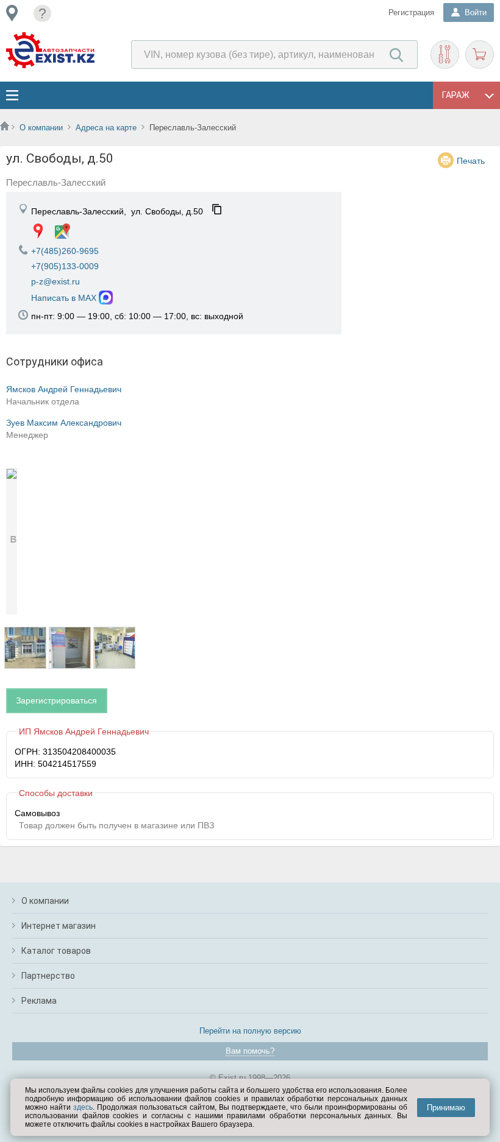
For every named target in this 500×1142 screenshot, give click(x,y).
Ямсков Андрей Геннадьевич (63, 389)
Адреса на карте (106, 127)
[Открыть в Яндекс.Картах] (38, 231)
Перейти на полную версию (250, 1030)
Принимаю (446, 1107)
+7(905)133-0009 (65, 266)
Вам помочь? (250, 1051)
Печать (471, 161)
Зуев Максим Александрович (63, 423)
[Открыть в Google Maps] (62, 231)
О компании (41, 127)
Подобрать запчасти (444, 54)
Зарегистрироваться (56, 700)
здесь (83, 1107)
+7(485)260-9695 (65, 251)
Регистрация (411, 12)
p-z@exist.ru (55, 281)
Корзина (479, 54)
